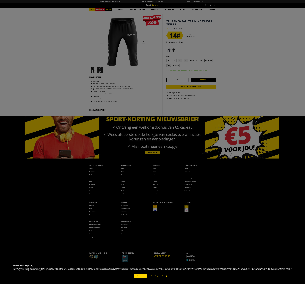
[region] (152, 273)
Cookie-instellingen (154, 276)
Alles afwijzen (165, 276)
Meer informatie (43, 270)
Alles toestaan (140, 276)
